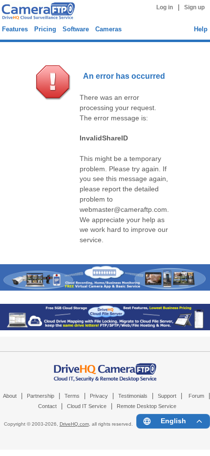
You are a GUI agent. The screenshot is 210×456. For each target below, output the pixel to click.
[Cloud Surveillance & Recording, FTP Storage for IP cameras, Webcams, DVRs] (37, 12)
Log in (164, 7)
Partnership (40, 396)
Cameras (108, 29)
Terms (72, 396)
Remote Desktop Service (146, 406)
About (10, 396)
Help (201, 29)
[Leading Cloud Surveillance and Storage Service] (105, 288)
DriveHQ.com (74, 424)
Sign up (194, 7)
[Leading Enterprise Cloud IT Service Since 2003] (105, 328)
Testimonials (132, 396)
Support (167, 396)
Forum (196, 396)
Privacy (99, 396)
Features (15, 29)
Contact (47, 406)
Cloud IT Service (86, 406)
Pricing (45, 29)
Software (76, 29)
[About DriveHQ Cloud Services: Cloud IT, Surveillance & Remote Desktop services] (105, 367)
